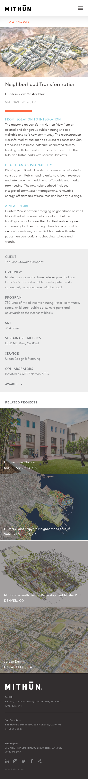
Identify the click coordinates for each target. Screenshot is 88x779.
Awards (12, 384)
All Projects (19, 21)
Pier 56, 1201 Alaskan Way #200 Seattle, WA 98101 (33, 701)
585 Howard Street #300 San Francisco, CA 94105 (33, 724)
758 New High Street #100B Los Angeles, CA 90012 (33, 747)
